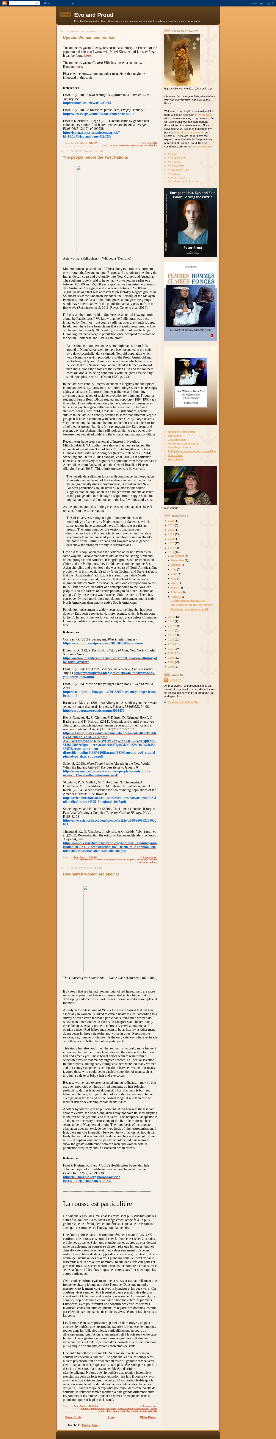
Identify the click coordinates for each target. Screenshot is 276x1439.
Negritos (131, 859)
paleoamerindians (147, 862)
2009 (171, 653)
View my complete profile (183, 702)
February (177, 592)
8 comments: (150, 857)
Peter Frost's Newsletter (189, 132)
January (176, 596)
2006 (171, 666)
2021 (171, 538)
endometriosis (97, 1408)
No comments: (149, 143)
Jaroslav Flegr (125, 1408)
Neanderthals (105, 1411)
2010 (171, 648)
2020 (171, 543)
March (175, 587)
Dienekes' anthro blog (181, 432)
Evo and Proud (93, 15)
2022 (171, 534)
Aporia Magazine (201, 146)
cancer (85, 1408)
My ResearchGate (178, 169)
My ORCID (174, 173)
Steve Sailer (175, 455)
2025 (171, 520)
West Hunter (175, 459)
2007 (171, 662)
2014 (171, 630)
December (178, 555)
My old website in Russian (183, 181)
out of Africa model (147, 859)
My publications (177, 158)
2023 (171, 529)
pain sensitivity (121, 1411)
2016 (171, 621)
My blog (172, 154)
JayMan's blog (177, 439)
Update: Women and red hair (89, 37)
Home (110, 1417)
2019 (171, 547)
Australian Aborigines (105, 859)
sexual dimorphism (128, 145)
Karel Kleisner (141, 1408)
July (174, 569)
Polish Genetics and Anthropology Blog (192, 451)
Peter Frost (175, 680)
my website (205, 114)
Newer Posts (73, 1417)
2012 (171, 639)
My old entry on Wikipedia (183, 443)
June (174, 574)
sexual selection (148, 145)
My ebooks (174, 162)
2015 (171, 626)
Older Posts (148, 1417)
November (178, 560)
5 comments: (150, 1406)
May (174, 578)
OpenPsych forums (180, 447)
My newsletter (176, 165)
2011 (171, 644)
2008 (171, 657)
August (176, 565)
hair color (111, 1408)
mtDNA (121, 859)
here (87, 55)
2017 (171, 616)
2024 (171, 525)
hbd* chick (174, 435)
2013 (171, 635)
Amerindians (86, 859)
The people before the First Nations (95, 157)
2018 (171, 552)
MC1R (154, 1408)
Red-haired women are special (91, 874)
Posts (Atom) (90, 1425)
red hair (113, 145)
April (174, 583)
